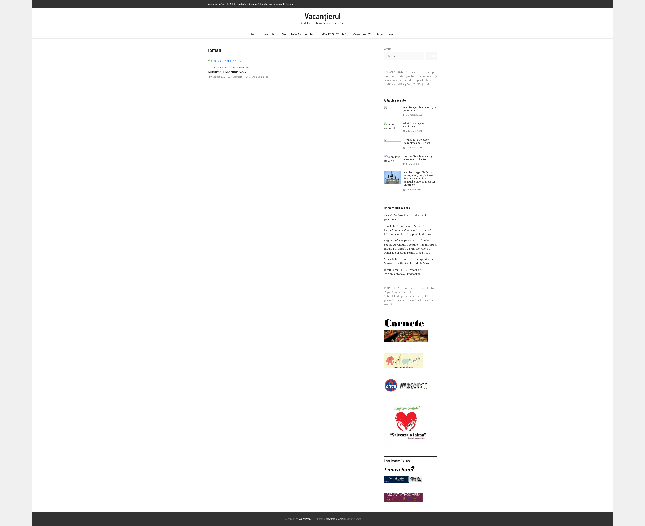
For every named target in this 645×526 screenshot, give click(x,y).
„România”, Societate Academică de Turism (416, 141)
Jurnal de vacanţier (263, 34)
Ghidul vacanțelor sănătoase (414, 125)
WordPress (305, 518)
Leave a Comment (258, 76)
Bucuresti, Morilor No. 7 (227, 72)
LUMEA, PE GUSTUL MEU (333, 34)
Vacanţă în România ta (297, 34)
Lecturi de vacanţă (219, 67)
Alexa (387, 215)
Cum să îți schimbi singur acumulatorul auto (271, 3)
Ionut (387, 269)
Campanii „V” (362, 34)
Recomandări (385, 34)
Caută (387, 48)
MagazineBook (334, 518)
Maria (388, 259)
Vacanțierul (323, 16)
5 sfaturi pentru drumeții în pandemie (420, 108)
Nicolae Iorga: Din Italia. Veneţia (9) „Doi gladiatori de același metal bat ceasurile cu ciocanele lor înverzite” (419, 178)
